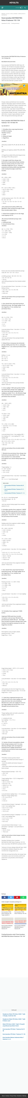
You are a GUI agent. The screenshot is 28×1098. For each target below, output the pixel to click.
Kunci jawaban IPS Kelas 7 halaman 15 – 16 (14, 493)
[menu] (2, 7)
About (3, 1095)
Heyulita (14, 3)
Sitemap (24, 1095)
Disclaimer (19, 1095)
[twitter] (11, 897)
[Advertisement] (14, 40)
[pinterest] (17, 897)
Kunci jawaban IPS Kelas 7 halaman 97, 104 (14, 1034)
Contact (7, 1095)
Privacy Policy (13, 1095)
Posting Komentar (15, 23)
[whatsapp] (23, 897)
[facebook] (5, 897)
